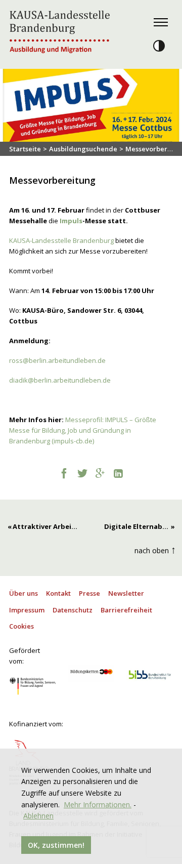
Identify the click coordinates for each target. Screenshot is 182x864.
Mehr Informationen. (97, 804)
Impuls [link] (71, 220)
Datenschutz (73, 609)
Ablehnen (38, 815)
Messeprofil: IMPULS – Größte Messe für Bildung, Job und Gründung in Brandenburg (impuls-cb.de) (82, 430)
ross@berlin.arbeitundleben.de (57, 360)
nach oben (155, 549)
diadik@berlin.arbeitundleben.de (60, 380)
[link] (61, 240)
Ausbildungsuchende (83, 148)
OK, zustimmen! (56, 845)
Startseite (25, 148)
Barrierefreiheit (126, 609)
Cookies (21, 626)
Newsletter (126, 593)
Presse (89, 593)
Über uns (23, 593)
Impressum (26, 609)
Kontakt (58, 593)
